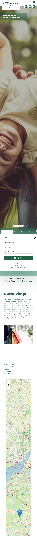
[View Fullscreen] (8, 388)
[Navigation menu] (34, 2)
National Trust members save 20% (11, 16)
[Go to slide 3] (18, 226)
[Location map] (34, 6)
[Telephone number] (26, 6)
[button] (19, 513)
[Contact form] (30, 6)
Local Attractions (13, 281)
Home (11, 279)
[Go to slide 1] (14, 226)
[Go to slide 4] (20, 226)
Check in (7, 237)
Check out (7, 248)
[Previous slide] (10, 226)
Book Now (18, 258)
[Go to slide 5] (23, 226)
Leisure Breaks (21, 279)
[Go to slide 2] (16, 226)
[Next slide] (26, 226)
